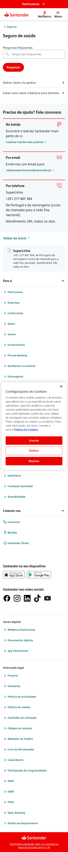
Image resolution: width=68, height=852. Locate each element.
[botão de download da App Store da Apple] (14, 574)
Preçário (13, 675)
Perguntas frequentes (18, 48)
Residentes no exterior (22, 366)
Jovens (12, 334)
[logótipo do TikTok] (37, 598)
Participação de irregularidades (27, 770)
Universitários (16, 345)
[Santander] (16, 14)
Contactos (14, 522)
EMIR (11, 791)
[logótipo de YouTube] (47, 598)
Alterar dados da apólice (19, 83)
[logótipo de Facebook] (7, 598)
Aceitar (34, 440)
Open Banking (16, 812)
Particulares (15, 292)
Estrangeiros (15, 376)
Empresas (14, 302)
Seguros (12, 26)
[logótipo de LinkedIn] (27, 598)
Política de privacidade (22, 696)
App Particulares (18, 650)
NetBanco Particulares (21, 629)
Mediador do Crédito (20, 738)
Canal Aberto (15, 760)
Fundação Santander (20, 486)
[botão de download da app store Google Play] (39, 574)
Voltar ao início (14, 238)
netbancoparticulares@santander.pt (29, 170)
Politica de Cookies (26, 429)
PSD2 (11, 802)
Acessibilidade (16, 496)
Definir (34, 450)
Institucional (15, 313)
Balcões (12, 532)
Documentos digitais (20, 640)
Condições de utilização (22, 717)
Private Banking (17, 355)
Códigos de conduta (20, 728)
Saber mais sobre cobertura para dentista (31, 93)
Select (11, 323)
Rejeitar (34, 461)
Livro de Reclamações (21, 749)
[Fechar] (61, 387)
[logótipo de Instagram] (17, 598)
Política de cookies (19, 707)
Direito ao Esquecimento (23, 823)
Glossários (14, 686)
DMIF (11, 781)
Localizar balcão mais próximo (25, 142)
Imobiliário (14, 475)
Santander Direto (18, 543)
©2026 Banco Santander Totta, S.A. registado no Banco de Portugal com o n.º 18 (34, 846)
